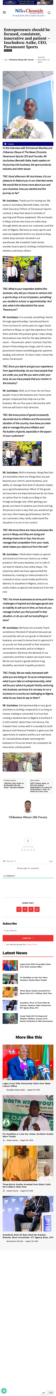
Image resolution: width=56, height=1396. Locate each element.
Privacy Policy (31, 944)
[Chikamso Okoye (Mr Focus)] (28, 806)
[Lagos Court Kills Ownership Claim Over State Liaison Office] (10, 965)
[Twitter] (25, 909)
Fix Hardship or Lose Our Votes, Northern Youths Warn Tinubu (34, 978)
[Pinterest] (31, 909)
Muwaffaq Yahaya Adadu (16, 1090)
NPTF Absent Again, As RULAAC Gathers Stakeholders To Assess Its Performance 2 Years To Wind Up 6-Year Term (41, 787)
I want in (26, 938)
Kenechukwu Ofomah (15, 1241)
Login (50, 861)
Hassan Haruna (12, 1140)
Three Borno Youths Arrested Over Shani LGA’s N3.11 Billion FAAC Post (36, 992)
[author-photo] (4, 1089)
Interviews (8, 50)
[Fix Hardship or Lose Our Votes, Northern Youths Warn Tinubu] (10, 978)
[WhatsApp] (37, 909)
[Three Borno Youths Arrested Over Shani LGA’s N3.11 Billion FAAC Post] (10, 992)
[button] (47, 1392)
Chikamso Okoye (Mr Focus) (21, 60)
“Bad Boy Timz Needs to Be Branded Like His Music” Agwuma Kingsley (14, 785)
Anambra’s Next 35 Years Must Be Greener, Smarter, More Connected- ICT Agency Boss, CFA (35, 1005)
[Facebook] (19, 909)
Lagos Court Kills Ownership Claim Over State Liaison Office (35, 965)
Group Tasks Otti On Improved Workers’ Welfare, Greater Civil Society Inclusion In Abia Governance (36, 1018)
